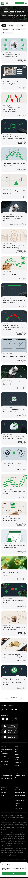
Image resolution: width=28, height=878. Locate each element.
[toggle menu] (26, 3)
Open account (19, 3)
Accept (14, 874)
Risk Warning (4, 848)
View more (14, 698)
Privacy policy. (7, 869)
